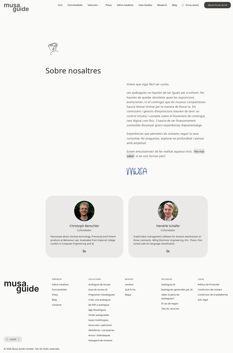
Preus (109, 5)
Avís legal (203, 299)
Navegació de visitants (100, 340)
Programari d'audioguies (101, 294)
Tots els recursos (170, 308)
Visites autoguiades (98, 314)
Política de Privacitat (208, 284)
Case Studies (145, 5)
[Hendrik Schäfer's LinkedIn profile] (168, 251)
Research (162, 5)
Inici (60, 5)
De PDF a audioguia (98, 304)
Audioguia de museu (99, 284)
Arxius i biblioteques (99, 335)
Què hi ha (130, 289)
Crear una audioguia (99, 299)
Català (13, 339)
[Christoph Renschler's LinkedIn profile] (84, 251)
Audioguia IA (168, 284)
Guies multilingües (98, 320)
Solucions (93, 5)
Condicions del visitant (210, 289)
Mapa (128, 294)
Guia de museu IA (97, 289)
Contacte (56, 304)
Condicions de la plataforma (213, 294)
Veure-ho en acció (217, 5)
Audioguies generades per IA (177, 289)
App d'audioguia (97, 309)
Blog (174, 5)
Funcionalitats (75, 5)
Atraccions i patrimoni (100, 325)
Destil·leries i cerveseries (101, 330)
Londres (129, 284)
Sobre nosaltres (125, 5)
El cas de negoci (169, 303)
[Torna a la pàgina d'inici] (53, 49)
